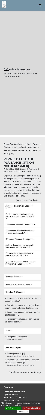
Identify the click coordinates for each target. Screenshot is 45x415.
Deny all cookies (32, 408)
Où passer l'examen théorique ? (19, 239)
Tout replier (22, 200)
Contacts (8, 387)
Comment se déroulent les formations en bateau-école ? (20, 232)
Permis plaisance (16, 354)
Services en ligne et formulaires (18, 284)
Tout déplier (35, 200)
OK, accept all (14, 408)
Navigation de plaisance (25, 147)
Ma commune (21, 73)
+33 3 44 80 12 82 (11, 400)
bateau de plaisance (12, 182)
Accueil (8, 73)
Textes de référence (13, 277)
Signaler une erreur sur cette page (25, 372)
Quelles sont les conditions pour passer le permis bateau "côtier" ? (20, 215)
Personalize (23, 412)
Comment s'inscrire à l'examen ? (20, 225)
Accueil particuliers (13, 144)
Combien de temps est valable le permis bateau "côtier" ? (19, 254)
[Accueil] (11, 5)
